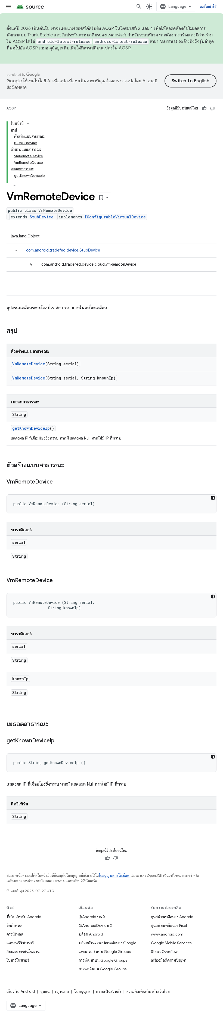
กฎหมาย (62, 991)
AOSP (11, 108)
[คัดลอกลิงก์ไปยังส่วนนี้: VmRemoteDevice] (58, 482)
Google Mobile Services (171, 942)
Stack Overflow (164, 951)
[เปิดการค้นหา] (139, 6)
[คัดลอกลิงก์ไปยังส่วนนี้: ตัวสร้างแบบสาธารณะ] (69, 465)
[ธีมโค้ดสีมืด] (213, 498)
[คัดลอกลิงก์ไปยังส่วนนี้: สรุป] (23, 331)
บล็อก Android (91, 934)
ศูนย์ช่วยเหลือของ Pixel (169, 925)
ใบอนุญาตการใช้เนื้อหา (115, 875)
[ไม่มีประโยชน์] (212, 108)
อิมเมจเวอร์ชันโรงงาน (23, 951)
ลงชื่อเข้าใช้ (208, 6)
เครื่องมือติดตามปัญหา (168, 960)
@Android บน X (92, 916)
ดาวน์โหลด (15, 934)
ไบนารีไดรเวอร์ (18, 960)
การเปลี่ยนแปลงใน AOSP (107, 48)
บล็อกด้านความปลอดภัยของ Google (107, 942)
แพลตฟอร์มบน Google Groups (105, 951)
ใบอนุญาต (82, 991)
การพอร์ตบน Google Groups (102, 968)
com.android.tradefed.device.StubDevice (63, 250)
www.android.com (167, 934)
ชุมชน (44, 991)
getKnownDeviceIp (31, 428)
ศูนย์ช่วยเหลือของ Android (172, 916)
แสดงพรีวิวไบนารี (20, 942)
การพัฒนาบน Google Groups (103, 960)
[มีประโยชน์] (204, 108)
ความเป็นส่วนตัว (108, 991)
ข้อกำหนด (14, 925)
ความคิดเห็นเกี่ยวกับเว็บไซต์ (148, 991)
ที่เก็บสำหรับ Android (24, 916)
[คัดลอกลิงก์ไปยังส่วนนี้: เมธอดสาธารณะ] (53, 724)
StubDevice (42, 216)
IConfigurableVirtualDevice (115, 216)
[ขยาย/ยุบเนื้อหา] (28, 123)
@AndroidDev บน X (95, 925)
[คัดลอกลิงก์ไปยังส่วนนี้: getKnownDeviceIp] (59, 741)
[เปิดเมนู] (8, 6)
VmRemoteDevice (28, 363)
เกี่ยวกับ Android (21, 991)
